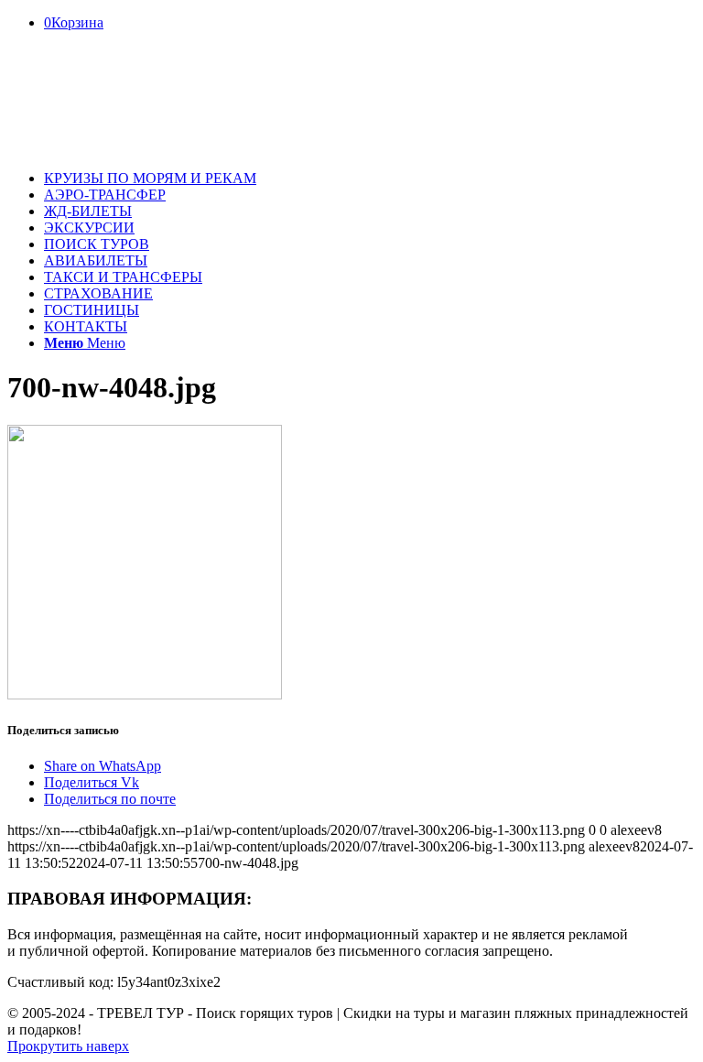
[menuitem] (370, 178)
